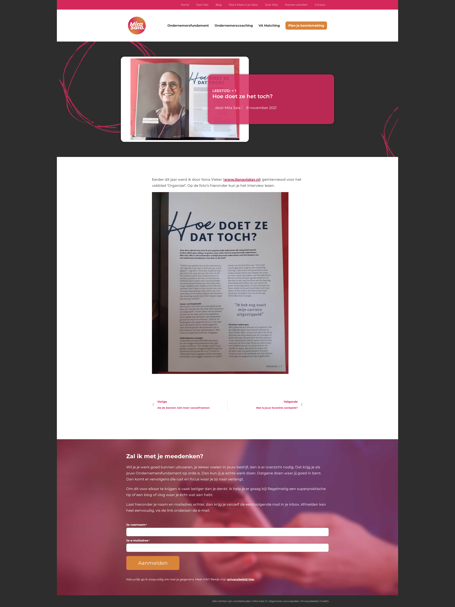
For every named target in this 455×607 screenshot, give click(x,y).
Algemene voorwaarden (284, 601)
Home (185, 4)
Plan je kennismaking (306, 26)
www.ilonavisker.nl (242, 179)
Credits (324, 601)
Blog (219, 4)
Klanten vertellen (296, 4)
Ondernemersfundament (188, 26)
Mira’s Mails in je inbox (243, 4)
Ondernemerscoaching (234, 26)
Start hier (202, 4)
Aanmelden (153, 563)
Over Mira (271, 4)
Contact (320, 4)
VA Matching (269, 26)
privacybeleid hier (240, 579)
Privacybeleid (309, 601)
